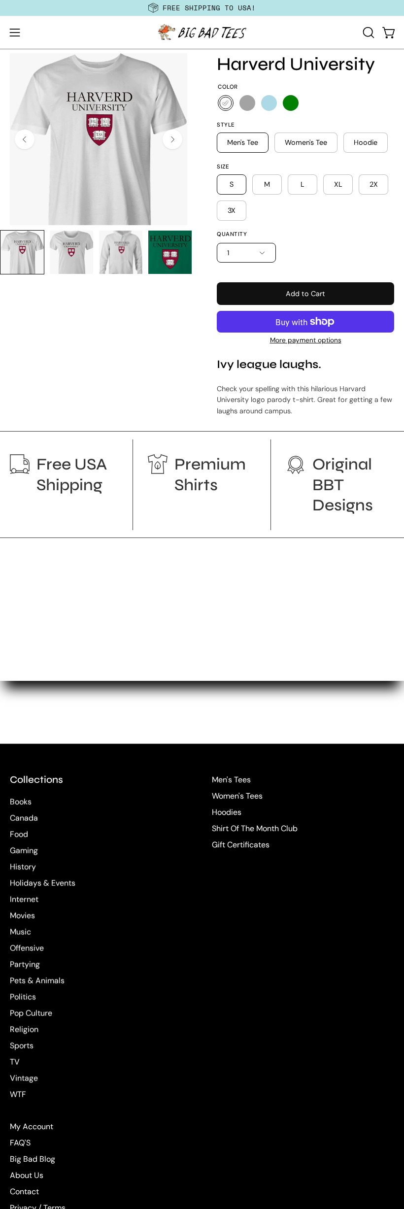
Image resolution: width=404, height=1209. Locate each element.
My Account (31, 1126)
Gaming (24, 850)
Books (21, 802)
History (23, 867)
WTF (18, 1094)
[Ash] (247, 103)
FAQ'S (20, 1143)
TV (15, 1062)
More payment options (305, 340)
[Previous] (24, 139)
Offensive (27, 948)
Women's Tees (237, 796)
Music (20, 932)
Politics (23, 997)
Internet (24, 899)
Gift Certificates (240, 845)
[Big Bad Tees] (202, 32)
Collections (36, 779)
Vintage (24, 1078)
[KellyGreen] (291, 103)
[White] (226, 103)
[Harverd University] (22, 252)
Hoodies (226, 812)
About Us (26, 1175)
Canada (24, 818)
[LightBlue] (269, 103)
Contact (24, 1191)
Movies (22, 915)
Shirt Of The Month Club (255, 828)
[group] (202, 8)
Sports (22, 1046)
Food (19, 834)
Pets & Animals (37, 980)
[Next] (172, 139)
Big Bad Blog (32, 1159)
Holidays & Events (42, 883)
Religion (24, 1029)
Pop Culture (31, 1013)
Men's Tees (231, 779)
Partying (25, 964)
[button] (367, 32)
